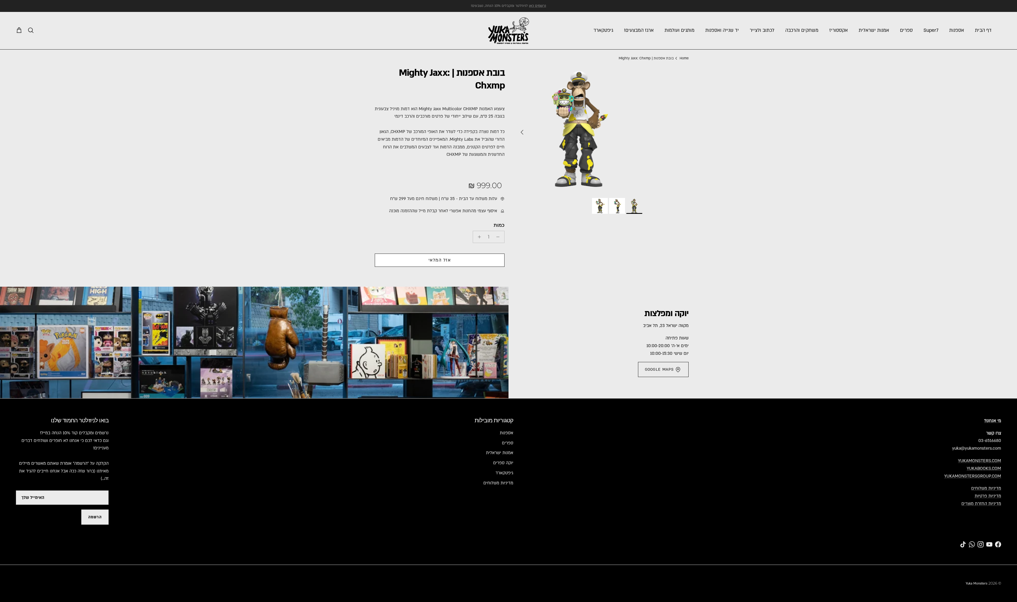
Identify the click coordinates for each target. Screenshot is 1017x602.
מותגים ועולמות (679, 30)
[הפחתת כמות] (499, 237)
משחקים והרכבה (801, 30)
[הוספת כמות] (478, 237)
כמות (499, 225)
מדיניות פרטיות (988, 496)
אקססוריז (838, 30)
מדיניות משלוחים (986, 488)
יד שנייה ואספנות (722, 30)
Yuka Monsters (976, 583)
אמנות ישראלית (874, 30)
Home (684, 58)
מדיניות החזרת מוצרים (981, 504)
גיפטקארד (603, 30)
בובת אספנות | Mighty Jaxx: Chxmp (646, 58)
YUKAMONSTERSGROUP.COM (972, 476)
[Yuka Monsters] (508, 30)
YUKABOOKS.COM (984, 468)
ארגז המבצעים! (639, 30)
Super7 (931, 30)
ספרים (906, 30)
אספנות (956, 30)
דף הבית (983, 30)
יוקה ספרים (503, 463)
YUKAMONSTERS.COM (979, 461)
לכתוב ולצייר (762, 30)
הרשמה (95, 517)
